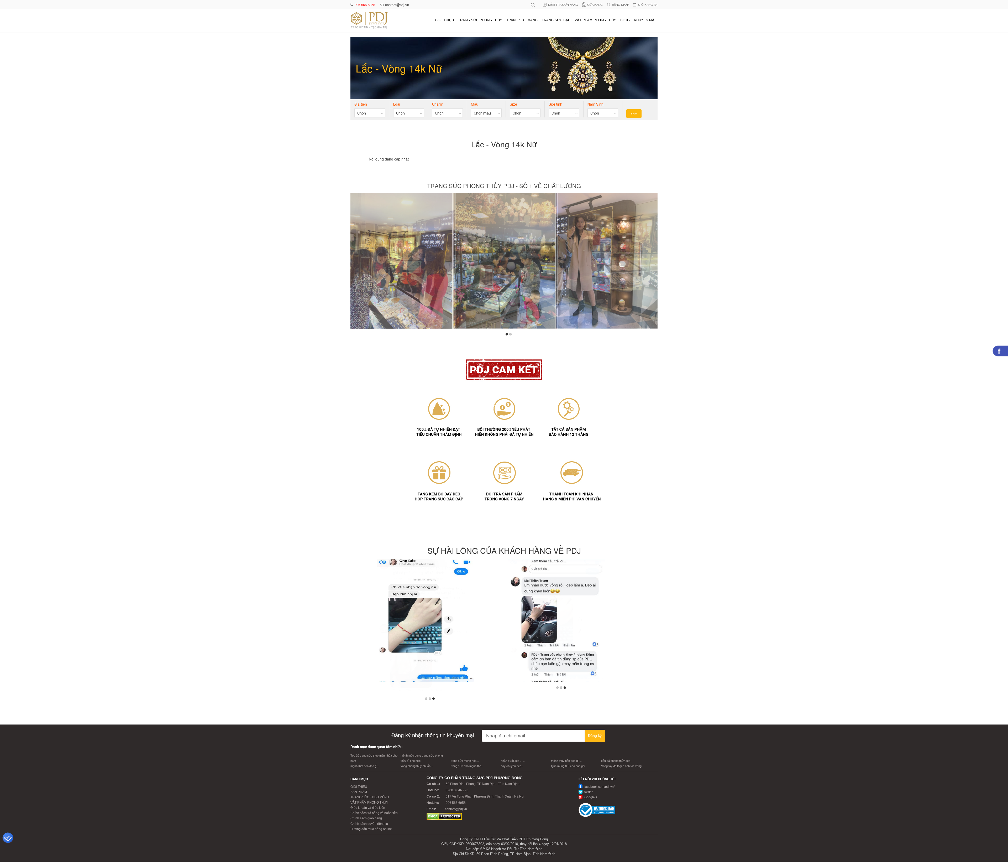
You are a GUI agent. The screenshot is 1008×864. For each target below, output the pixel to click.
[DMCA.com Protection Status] (444, 816)
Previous (355, 262)
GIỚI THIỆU (444, 20)
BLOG (625, 20)
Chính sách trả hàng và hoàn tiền (374, 813)
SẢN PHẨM (358, 792)
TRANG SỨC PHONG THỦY (480, 20)
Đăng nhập (620, 4)
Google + (590, 797)
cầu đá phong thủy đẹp (615, 760)
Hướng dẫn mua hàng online (371, 829)
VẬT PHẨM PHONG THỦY (595, 20)
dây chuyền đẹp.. (512, 766)
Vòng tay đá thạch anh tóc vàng (621, 766)
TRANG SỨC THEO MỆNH (369, 797)
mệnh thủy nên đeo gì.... (566, 760)
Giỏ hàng (648, 4)
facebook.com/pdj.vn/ (599, 787)
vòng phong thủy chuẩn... (417, 766)
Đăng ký (595, 735)
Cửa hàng (595, 4)
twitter (588, 792)
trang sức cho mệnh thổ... (467, 766)
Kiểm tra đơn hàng (563, 4)
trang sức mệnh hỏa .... (465, 760)
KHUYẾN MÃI (644, 20)
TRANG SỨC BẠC (556, 20)
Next (653, 262)
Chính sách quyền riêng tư (369, 824)
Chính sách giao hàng (366, 818)
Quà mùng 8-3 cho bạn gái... (569, 766)
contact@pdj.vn (397, 4)
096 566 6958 (365, 4)
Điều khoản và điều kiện (367, 808)
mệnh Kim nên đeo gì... (365, 766)
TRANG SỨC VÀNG (522, 20)
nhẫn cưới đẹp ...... (513, 760)
